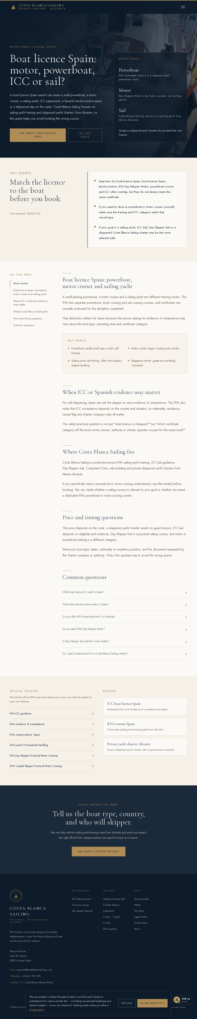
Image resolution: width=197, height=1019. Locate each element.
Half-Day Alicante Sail (114, 899)
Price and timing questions (27, 318)
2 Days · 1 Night (111, 917)
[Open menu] (183, 7)
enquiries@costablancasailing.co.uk (34, 970)
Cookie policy (36, 1010)
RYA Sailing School (81, 899)
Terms (137, 929)
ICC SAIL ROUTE (85, 135)
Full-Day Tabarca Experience (111, 908)
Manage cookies (178, 1007)
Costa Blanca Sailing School (37, 982)
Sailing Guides (141, 899)
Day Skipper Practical (82, 911)
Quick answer (20, 283)
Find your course (80, 905)
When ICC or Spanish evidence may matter (30, 303)
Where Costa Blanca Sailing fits (30, 311)
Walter (137, 905)
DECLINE (127, 1003)
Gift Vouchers (110, 929)
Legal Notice (140, 917)
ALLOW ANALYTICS (152, 1003)
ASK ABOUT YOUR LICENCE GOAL (38, 135)
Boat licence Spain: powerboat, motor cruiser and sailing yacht (30, 292)
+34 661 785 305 (31, 976)
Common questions (23, 325)
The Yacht (139, 911)
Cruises (106, 923)
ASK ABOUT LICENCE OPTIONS (98, 851)
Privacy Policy (140, 923)
